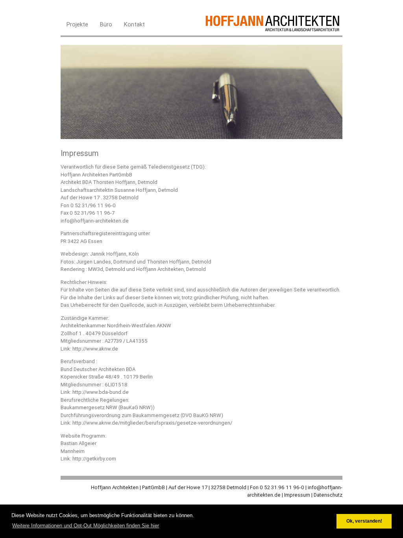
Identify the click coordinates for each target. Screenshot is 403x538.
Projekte (77, 24)
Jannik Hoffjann (108, 253)
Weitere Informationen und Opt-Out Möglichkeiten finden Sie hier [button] (85, 526)
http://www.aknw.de (95, 348)
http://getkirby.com (94, 458)
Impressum (297, 495)
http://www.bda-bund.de (100, 392)
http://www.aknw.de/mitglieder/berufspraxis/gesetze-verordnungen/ (152, 422)
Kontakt (134, 24)
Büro (106, 24)
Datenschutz (328, 495)
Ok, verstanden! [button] (364, 520)
